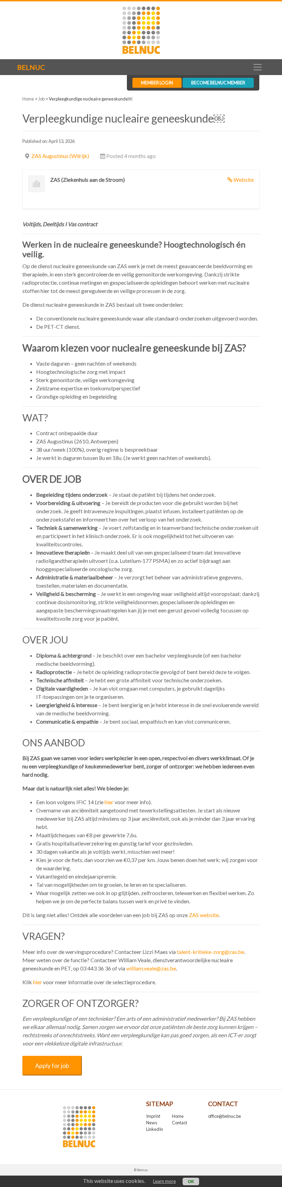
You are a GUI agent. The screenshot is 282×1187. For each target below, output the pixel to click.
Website (244, 179)
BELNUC (31, 67)
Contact (179, 1122)
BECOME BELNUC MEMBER (218, 82)
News (151, 1122)
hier (37, 982)
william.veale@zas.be (151, 968)
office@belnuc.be (224, 1116)
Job (41, 99)
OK (191, 1181)
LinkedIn (154, 1129)
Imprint (153, 1116)
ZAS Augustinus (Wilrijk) (60, 156)
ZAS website (204, 915)
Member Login (157, 82)
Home (28, 99)
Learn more (164, 1181)
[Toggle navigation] (257, 67)
